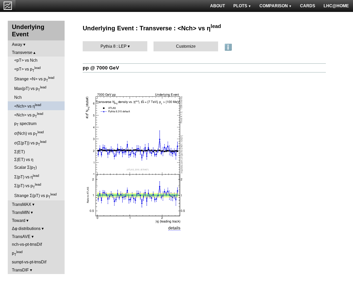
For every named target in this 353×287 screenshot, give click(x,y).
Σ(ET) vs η (23, 159)
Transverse (22, 52)
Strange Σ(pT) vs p (35, 195)
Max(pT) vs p (30, 88)
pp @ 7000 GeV (101, 68)
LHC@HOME (336, 6)
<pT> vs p (27, 69)
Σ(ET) (19, 152)
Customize (186, 46)
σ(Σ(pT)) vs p (30, 143)
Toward (18, 220)
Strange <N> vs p (34, 79)
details (174, 228)
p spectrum (25, 124)
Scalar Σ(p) (25, 168)
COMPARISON (273, 6)
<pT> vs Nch (25, 60)
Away (17, 44)
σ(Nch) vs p (29, 133)
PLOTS (240, 6)
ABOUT (217, 6)
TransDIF (20, 270)
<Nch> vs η (27, 105)
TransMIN (21, 212)
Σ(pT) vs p (27, 186)
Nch (18, 97)
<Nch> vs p (28, 115)
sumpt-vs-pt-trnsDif (29, 262)
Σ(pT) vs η (26, 176)
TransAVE (21, 236)
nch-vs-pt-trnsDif (27, 244)
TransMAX (21, 204)
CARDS (307, 6)
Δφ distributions (26, 228)
